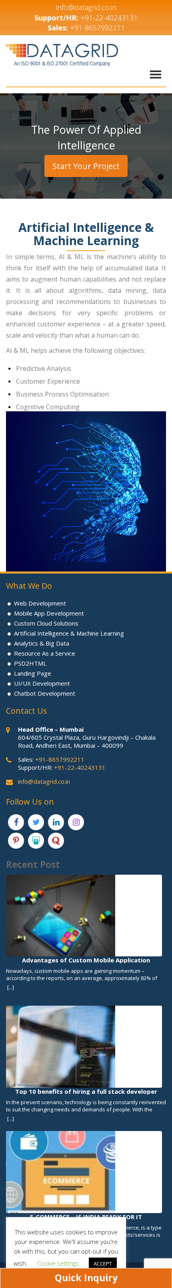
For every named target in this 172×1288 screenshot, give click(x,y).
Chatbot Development (44, 693)
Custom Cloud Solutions (46, 623)
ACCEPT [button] (103, 1263)
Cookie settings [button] (58, 1263)
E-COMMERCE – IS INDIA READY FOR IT (86, 1216)
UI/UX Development (42, 683)
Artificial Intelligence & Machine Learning (69, 633)
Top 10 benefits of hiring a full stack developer (86, 1091)
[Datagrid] (62, 54)
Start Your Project (86, 166)
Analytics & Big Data (41, 643)
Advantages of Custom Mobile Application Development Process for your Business (86, 959)
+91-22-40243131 (109, 17)
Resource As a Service (44, 653)
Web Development (40, 603)
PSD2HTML (30, 663)
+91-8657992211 (97, 27)
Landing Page (32, 673)
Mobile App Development (49, 613)
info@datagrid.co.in (86, 7)
